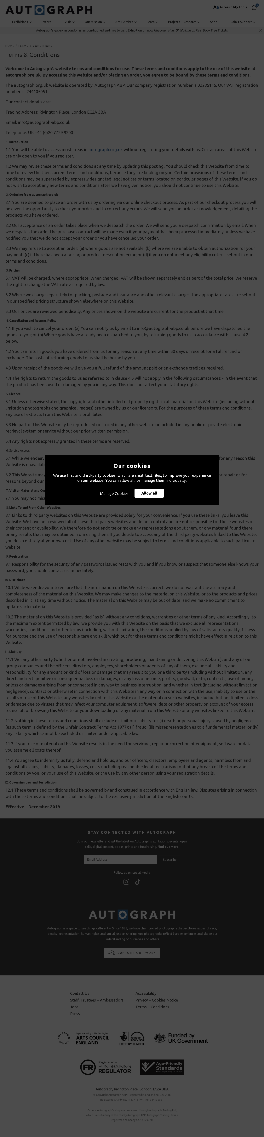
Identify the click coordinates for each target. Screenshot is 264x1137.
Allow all (149, 493)
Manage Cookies (114, 493)
